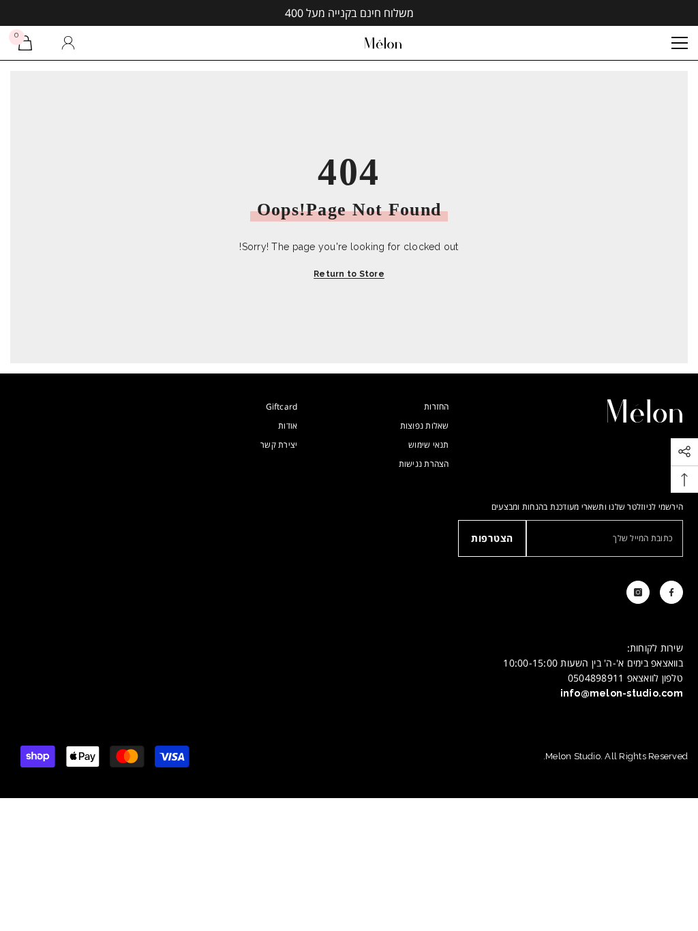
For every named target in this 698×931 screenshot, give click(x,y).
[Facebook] (671, 592)
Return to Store (349, 274)
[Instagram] (638, 592)
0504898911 (596, 677)
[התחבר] (68, 42)
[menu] (679, 43)
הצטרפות (492, 538)
